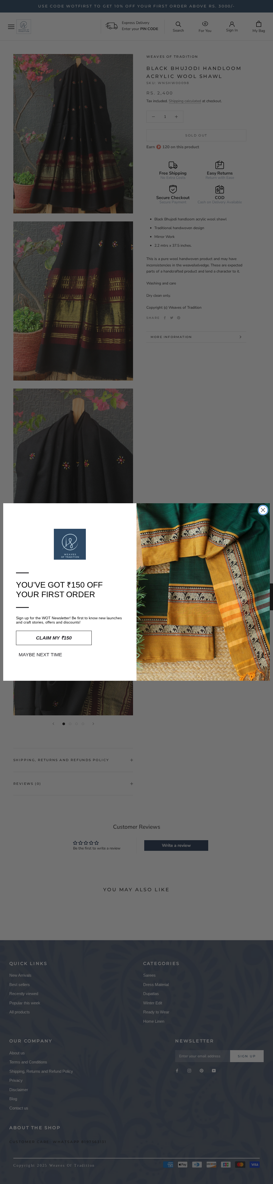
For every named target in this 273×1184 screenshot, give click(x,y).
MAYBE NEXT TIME (40, 654)
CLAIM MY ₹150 (54, 638)
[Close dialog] (263, 510)
